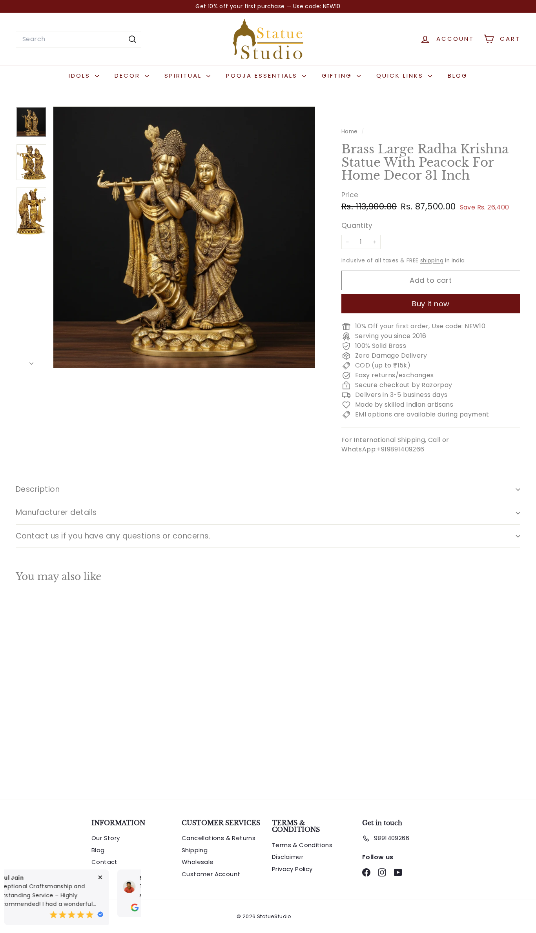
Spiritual (184, 75)
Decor (129, 75)
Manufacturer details (56, 512)
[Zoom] (184, 237)
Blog (458, 75)
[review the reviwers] (22, 915)
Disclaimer (287, 857)
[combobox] (78, 39)
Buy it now (431, 304)
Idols (81, 75)
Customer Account (211, 874)
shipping (431, 260)
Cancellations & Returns (218, 838)
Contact (104, 862)
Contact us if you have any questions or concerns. (113, 536)
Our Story (105, 838)
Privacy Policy (292, 869)
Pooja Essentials (263, 75)
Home (350, 131)
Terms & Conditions (302, 845)
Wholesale (198, 862)
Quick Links (401, 75)
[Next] (31, 361)
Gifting (338, 75)
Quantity (356, 226)
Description (38, 489)
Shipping (195, 850)
